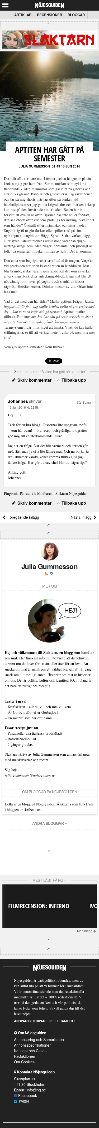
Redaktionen (24, 1056)
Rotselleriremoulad (22, 738)
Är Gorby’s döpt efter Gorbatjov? (33, 712)
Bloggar (76, 14)
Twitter (23, 1101)
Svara (86, 402)
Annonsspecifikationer (32, 1045)
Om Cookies (24, 1061)
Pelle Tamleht (62, 1021)
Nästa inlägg (82, 517)
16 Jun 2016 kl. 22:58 (23, 407)
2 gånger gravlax (20, 744)
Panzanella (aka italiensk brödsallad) (35, 733)
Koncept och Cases (30, 1050)
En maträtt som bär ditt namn (30, 717)
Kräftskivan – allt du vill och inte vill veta (39, 706)
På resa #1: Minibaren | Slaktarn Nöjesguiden (53, 493)
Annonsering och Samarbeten (39, 1039)
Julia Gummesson (34, 166)
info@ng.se (36, 1089)
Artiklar (22, 14)
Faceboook (27, 1095)
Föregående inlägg (22, 517)
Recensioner (49, 14)
